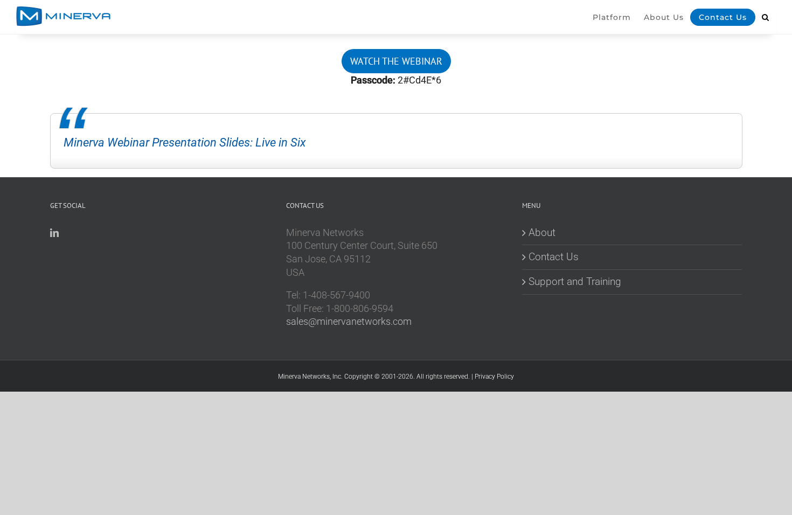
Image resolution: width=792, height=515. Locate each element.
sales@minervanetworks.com (349, 321)
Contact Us (554, 256)
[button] (765, 24)
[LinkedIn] (54, 232)
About (542, 232)
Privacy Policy (494, 376)
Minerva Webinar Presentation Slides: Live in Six (185, 142)
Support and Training (575, 281)
